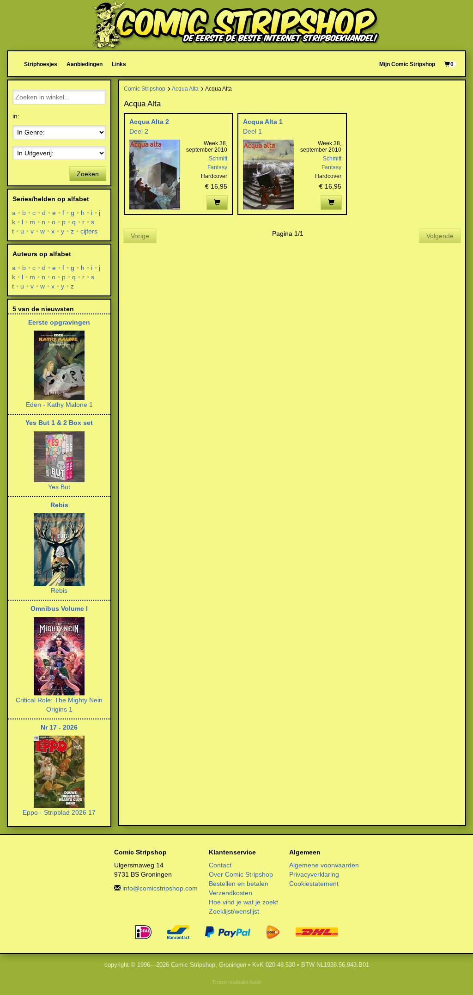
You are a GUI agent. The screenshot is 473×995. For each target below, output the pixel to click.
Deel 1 (252, 131)
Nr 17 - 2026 (59, 727)
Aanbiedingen (85, 64)
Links (119, 64)
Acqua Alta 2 (149, 121)
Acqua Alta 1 (263, 121)
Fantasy (217, 167)
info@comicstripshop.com (160, 888)
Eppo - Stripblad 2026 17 (59, 812)
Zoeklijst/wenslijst (234, 911)
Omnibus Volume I (59, 608)
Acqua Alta (185, 89)
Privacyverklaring (314, 874)
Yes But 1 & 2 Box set (59, 422)
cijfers (89, 231)
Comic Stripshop (144, 89)
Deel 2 (138, 131)
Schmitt (218, 158)
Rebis (59, 505)
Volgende (440, 236)
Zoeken (88, 174)
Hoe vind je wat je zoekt (243, 902)
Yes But (59, 487)
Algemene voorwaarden (324, 865)
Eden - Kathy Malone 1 (59, 404)
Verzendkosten (230, 893)
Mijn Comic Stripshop (407, 64)
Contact (220, 865)
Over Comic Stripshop (241, 874)
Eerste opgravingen (59, 322)
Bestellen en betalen (238, 883)
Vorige (140, 236)
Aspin (255, 982)
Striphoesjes (40, 64)
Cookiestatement (314, 883)
